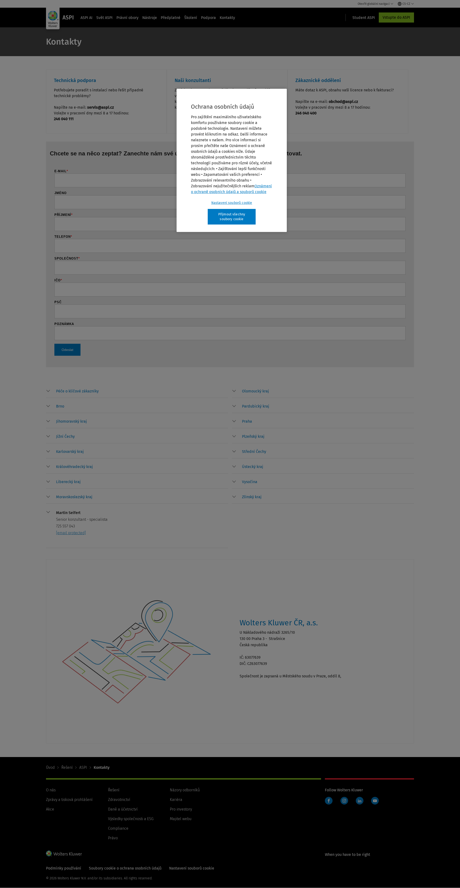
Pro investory (181, 809)
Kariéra (176, 799)
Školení (190, 17)
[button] (77, 391)
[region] (232, 160)
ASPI (83, 767)
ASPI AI (86, 17)
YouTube (375, 801)
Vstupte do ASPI (396, 17)
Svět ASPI (104, 17)
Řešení (67, 767)
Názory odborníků (185, 790)
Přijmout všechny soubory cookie (231, 216)
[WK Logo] (64, 853)
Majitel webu (180, 819)
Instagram (344, 801)
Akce (50, 809)
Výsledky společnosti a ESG (131, 819)
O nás (51, 790)
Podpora (208, 17)
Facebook (329, 801)
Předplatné (170, 17)
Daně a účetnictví (123, 809)
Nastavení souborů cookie (231, 203)
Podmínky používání (63, 868)
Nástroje (149, 17)
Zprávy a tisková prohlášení (69, 799)
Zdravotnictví (119, 799)
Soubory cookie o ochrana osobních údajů (125, 868)
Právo (113, 838)
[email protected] (71, 533)
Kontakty (227, 17)
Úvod (50, 767)
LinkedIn (359, 801)
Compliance (118, 828)
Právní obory (127, 17)
